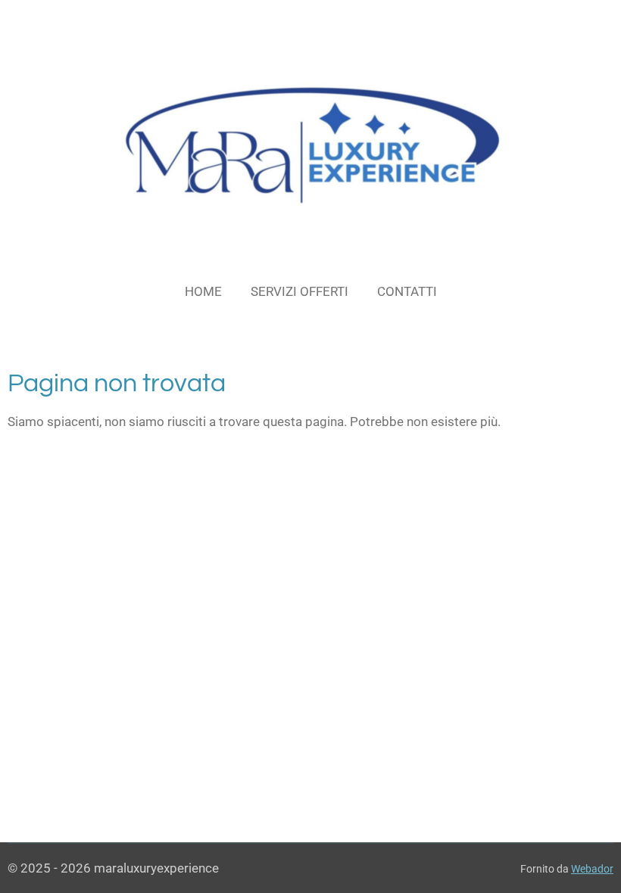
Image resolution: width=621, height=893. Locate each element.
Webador (592, 869)
